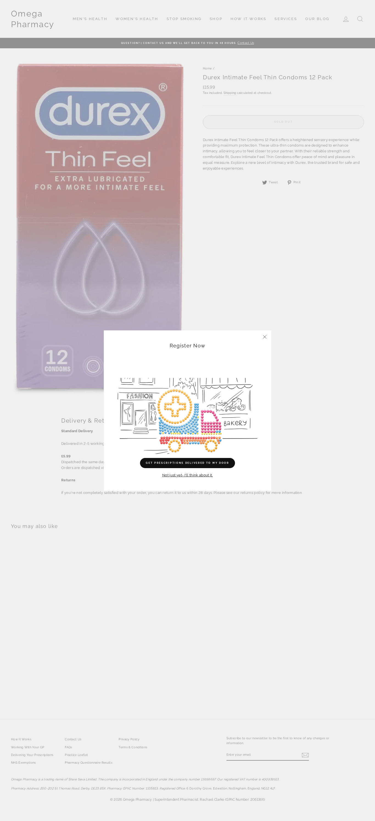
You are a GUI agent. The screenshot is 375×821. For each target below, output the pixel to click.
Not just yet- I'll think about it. (187, 475)
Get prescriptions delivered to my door (187, 463)
